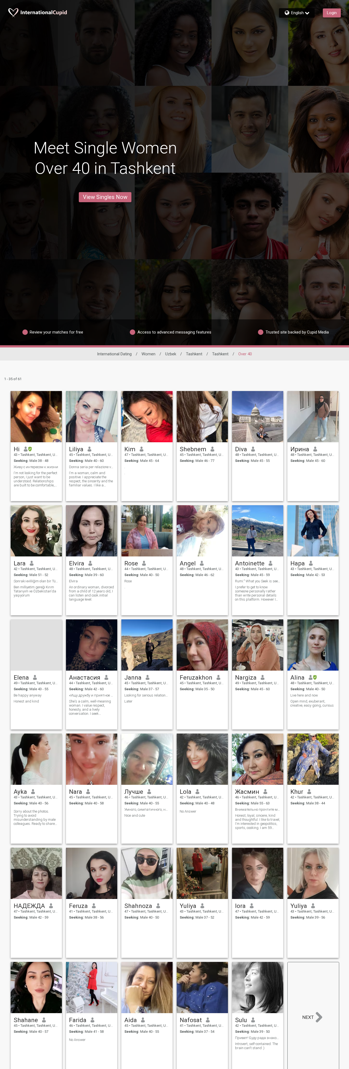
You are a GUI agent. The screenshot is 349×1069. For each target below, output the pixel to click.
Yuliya (188, 905)
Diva (241, 449)
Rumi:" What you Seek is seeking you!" (257, 581)
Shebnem (193, 449)
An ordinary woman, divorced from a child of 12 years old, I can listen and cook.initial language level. (91, 593)
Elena (21, 677)
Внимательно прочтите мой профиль (257, 809)
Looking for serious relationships (147, 695)
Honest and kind (26, 701)
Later (128, 701)
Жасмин (247, 791)
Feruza (78, 905)
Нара (297, 563)
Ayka (20, 791)
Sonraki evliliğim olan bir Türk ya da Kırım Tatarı (36, 581)
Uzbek (170, 354)
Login (332, 12)
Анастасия (84, 677)
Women (148, 354)
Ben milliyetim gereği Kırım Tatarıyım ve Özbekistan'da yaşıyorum (35, 591)
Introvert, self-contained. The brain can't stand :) (256, 1046)
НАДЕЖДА (29, 905)
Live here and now (304, 695)
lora (240, 905)
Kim (130, 449)
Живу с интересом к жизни (36, 467)
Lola (185, 791)
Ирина (299, 449)
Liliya (76, 449)
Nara (75, 791)
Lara (20, 563)
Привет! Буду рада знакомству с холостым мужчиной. (257, 1038)
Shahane (26, 1019)
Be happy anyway (27, 695)
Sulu (241, 1019)
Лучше (133, 791)
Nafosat (191, 1019)
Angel (188, 563)
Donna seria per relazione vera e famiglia (91, 467)
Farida (77, 1019)
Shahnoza (138, 905)
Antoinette (249, 563)
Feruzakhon (196, 677)
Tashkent (194, 354)
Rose (131, 563)
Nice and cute (134, 815)
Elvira (76, 563)
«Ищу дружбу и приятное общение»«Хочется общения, (91, 695)
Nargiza (246, 677)
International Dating (114, 354)
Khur (296, 791)
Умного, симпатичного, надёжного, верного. (147, 809)
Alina (297, 677)
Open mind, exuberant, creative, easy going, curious (312, 703)
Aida (130, 1019)
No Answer (188, 811)
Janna (133, 677)
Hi (17, 449)
